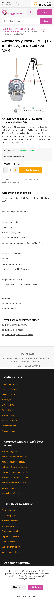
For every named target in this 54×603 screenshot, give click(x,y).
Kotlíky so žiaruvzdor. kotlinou (15, 467)
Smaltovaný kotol (9, 425)
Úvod (4, 29)
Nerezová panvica (10, 520)
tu (38, 596)
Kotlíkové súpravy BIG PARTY (15, 482)
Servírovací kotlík (9, 420)
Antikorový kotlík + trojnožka (13, 31)
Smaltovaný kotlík (10, 384)
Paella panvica (8, 541)
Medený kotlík (8, 399)
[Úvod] (12, 12)
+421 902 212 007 (9, 2)
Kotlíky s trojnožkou (37, 29)
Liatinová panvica (9, 515)
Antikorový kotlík (9, 389)
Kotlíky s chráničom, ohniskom (15, 477)
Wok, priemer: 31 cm (11, 547)
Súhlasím (36, 587)
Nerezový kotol (8, 431)
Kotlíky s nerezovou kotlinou (14, 456)
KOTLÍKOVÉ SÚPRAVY (18, 29)
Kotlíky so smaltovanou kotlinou (16, 472)
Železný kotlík (8, 410)
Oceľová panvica (9, 526)
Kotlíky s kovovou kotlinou (13, 462)
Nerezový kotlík (9, 394)
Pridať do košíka (31, 170)
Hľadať (45, 21)
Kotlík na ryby (8, 415)
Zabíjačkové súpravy (11, 493)
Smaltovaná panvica (11, 531)
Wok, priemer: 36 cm (11, 552)
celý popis (20, 142)
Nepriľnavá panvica (10, 536)
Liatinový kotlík (8, 405)
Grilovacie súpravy (10, 510)
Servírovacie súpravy (11, 488)
